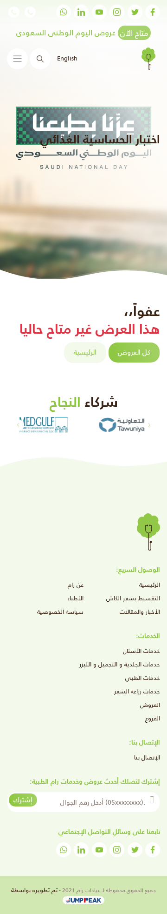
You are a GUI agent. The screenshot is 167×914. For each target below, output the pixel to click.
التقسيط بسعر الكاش (133, 598)
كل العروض (134, 352)
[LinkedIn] (81, 12)
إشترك (22, 799)
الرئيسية (85, 352)
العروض (150, 705)
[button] (18, 425)
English (67, 58)
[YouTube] (99, 12)
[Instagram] (116, 12)
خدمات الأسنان (141, 651)
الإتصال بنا (147, 757)
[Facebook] (152, 12)
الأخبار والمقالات (140, 612)
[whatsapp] (63, 12)
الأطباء (75, 598)
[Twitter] (135, 12)
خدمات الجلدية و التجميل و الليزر (119, 664)
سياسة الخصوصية (60, 612)
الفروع (152, 718)
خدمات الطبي (142, 678)
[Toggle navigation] (17, 58)
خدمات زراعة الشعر (137, 691)
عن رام (76, 585)
